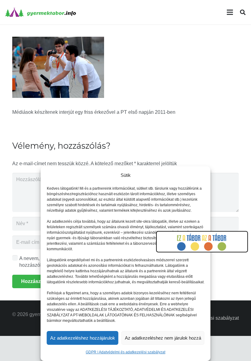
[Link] (40, 12)
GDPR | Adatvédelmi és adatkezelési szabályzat (125, 352)
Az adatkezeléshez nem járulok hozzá (163, 338)
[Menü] (230, 12)
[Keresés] (243, 12)
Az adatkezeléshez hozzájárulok (82, 338)
